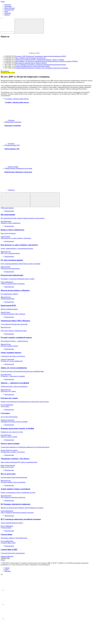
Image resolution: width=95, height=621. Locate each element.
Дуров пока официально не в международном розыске (32, 66)
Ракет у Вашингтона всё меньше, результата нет (30, 58)
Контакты (7, 571)
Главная (6, 568)
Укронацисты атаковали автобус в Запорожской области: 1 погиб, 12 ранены (39, 59)
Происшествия (9, 9)
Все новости (5, 71)
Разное (6, 569)
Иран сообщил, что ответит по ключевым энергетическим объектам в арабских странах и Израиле (46, 61)
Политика (7, 4)
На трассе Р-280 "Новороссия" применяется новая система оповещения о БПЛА (40, 56)
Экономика (8, 6)
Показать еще (5, 558)
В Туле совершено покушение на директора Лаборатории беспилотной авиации (40, 64)
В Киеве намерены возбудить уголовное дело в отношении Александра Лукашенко (41, 68)
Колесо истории (13, 166)
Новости (7, 14)
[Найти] (29, 26)
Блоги (6, 11)
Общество (7, 13)
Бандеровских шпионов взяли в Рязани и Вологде (31, 63)
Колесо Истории (9, 8)
